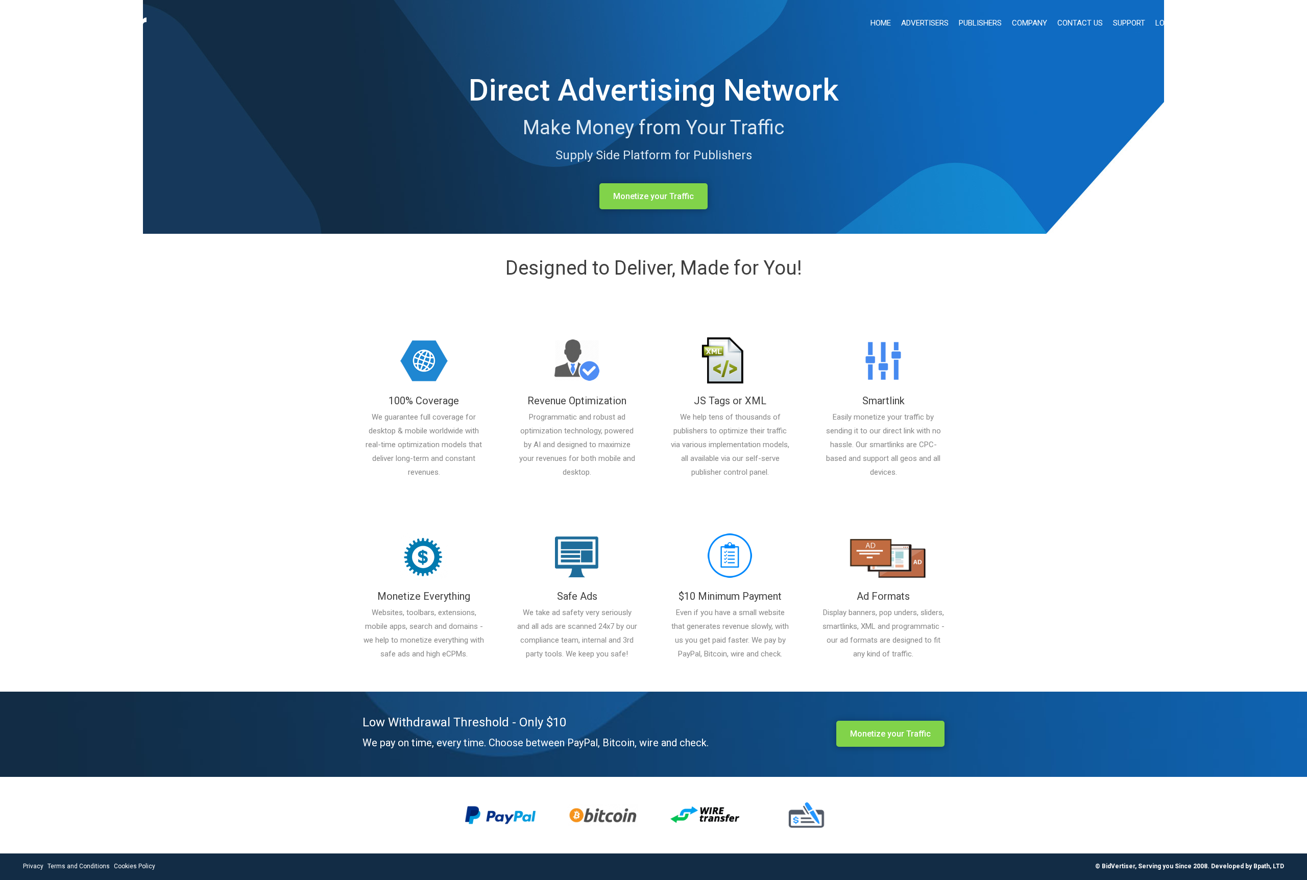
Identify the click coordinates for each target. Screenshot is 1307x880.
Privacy (33, 866)
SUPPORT (1129, 23)
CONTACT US (1080, 23)
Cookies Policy (134, 866)
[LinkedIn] (1278, 23)
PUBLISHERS (980, 23)
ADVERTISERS (925, 23)
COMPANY (1029, 23)
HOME (880, 23)
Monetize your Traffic (653, 196)
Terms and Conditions (78, 866)
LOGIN (1166, 23)
